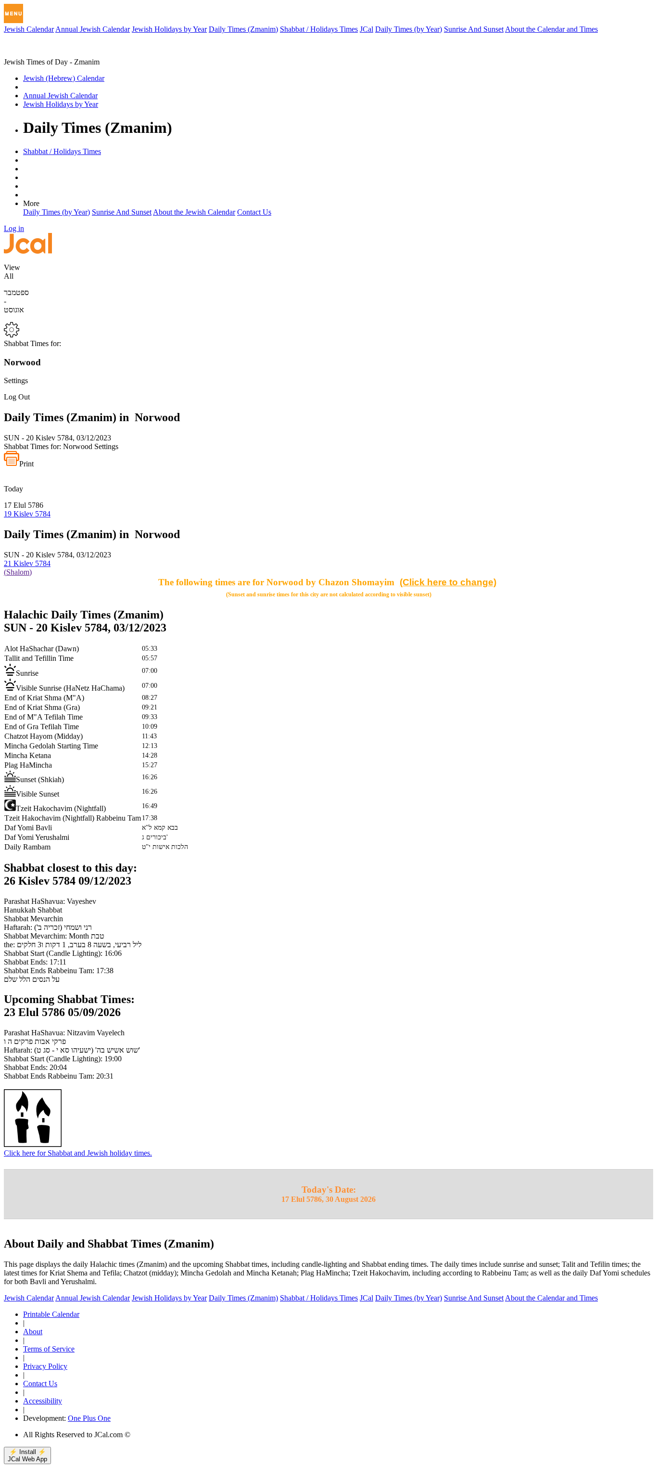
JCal (366, 29)
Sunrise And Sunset (474, 29)
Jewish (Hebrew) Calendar (63, 78)
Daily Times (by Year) (408, 29)
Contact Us (254, 212)
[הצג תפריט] (13, 13)
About (32, 1331)
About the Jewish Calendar (194, 212)
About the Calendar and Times (551, 29)
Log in (14, 228)
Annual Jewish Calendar (92, 29)
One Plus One (89, 1418)
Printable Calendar (51, 1314)
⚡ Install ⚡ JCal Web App (27, 1455)
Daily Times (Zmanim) (243, 29)
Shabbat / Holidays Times (319, 29)
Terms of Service (49, 1349)
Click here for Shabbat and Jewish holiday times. (78, 1153)
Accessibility (42, 1401)
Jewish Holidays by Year (169, 29)
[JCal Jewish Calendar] (45, 53)
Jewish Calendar (29, 29)
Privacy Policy (45, 1366)
